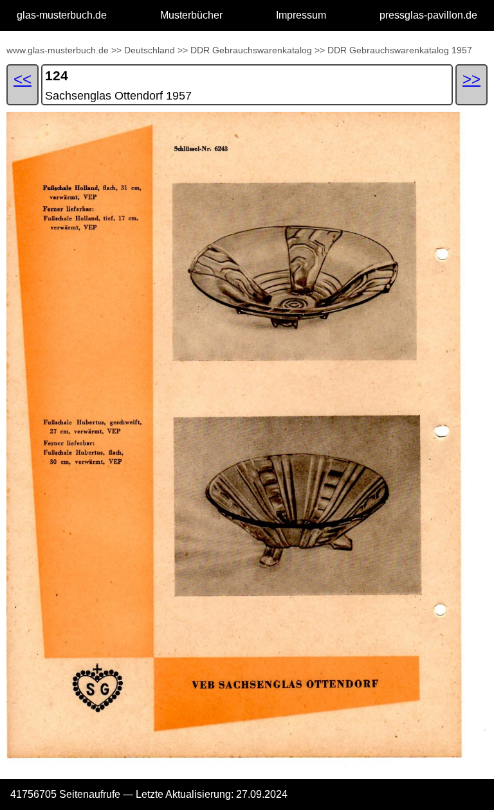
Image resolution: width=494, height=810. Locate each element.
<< (23, 78)
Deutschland (149, 50)
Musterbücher (191, 15)
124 (56, 75)
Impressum (301, 15)
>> (116, 50)
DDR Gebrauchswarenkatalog (251, 50)
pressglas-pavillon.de (428, 15)
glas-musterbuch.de (62, 15)
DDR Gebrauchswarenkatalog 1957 (399, 50)
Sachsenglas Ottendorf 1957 (118, 95)
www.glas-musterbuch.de (57, 50)
